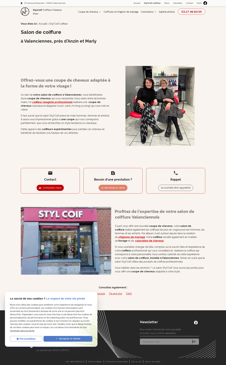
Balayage (99, 293)
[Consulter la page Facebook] (205, 3)
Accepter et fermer (69, 338)
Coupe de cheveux (88, 12)
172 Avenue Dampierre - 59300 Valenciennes (45, 3)
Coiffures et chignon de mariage (121, 12)
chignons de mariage (131, 237)
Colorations (147, 12)
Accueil (137, 3)
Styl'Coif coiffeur (152, 3)
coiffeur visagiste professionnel (52, 102)
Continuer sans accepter (22, 330)
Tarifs (199, 3)
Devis (167, 3)
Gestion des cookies (152, 361)
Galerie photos (167, 12)
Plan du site (136, 361)
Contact (189, 3)
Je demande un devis (113, 187)
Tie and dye (115, 293)
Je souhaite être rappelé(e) (176, 187)
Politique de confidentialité (117, 361)
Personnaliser (28, 338)
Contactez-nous (50, 187)
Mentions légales (95, 361)
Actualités (177, 3)
